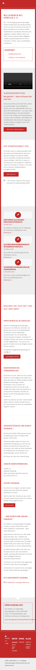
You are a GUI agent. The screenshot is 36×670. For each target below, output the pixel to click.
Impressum (28, 642)
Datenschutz (28, 644)
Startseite (14, 642)
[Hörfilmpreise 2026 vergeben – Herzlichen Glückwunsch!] (18, 214)
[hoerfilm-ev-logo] (15, 4)
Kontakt (14, 651)
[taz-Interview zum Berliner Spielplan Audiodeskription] (18, 262)
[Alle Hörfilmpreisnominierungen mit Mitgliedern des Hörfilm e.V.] (18, 239)
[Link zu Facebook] (29, 667)
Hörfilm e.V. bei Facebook (16, 57)
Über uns (13, 647)
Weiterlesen (7, 233)
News (14, 645)
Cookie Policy (28, 647)
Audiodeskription (21, 642)
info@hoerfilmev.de (14, 54)
